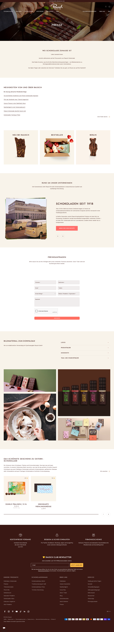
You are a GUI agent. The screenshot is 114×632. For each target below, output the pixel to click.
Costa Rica (63, 590)
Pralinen (19, 11)
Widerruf (53, 619)
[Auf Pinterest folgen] (13, 611)
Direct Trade (63, 593)
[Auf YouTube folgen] (17, 611)
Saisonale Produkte (9, 596)
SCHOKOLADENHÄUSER (89, 11)
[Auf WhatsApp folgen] (28, 611)
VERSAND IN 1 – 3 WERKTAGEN (57, 1)
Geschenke (40, 11)
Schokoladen (8, 11)
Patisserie (50, 11)
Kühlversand (91, 593)
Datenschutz (31, 619)
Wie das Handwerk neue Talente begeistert (16, 99)
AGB (5, 619)
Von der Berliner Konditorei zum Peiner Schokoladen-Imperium (21, 96)
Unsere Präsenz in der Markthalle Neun (15, 103)
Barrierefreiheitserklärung (42, 619)
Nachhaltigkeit (64, 587)
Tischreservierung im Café (39, 584)
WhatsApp (91, 598)
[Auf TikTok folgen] (21, 611)
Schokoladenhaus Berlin (38, 581)
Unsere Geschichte (65, 584)
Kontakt (90, 584)
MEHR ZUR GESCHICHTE (67, 228)
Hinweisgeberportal (21, 619)
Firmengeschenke (92, 601)
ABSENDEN (57, 318)
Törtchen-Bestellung (38, 590)
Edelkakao (63, 581)
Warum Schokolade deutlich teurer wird (15, 111)
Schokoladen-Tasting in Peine (12, 115)
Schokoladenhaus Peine (38, 587)
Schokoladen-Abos (9, 598)
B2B (109, 11)
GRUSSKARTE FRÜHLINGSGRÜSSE (43, 505)
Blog (61, 596)
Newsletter (91, 596)
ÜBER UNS (102, 11)
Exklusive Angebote (9, 601)
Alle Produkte (8, 604)
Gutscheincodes (64, 598)
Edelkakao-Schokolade (10, 581)
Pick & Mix (7, 590)
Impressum (10, 619)
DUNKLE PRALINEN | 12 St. (16, 504)
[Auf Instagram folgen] (9, 611)
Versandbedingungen (93, 587)
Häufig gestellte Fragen (94, 581)
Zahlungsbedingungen (94, 590)
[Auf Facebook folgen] (5, 611)
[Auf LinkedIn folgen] (24, 611)
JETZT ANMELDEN (76, 565)
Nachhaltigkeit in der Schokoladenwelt (14, 107)
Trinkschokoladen (8, 587)
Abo (57, 11)
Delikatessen (29, 11)
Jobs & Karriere (64, 601)
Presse (62, 604)
